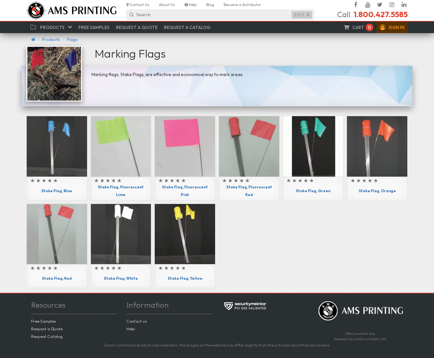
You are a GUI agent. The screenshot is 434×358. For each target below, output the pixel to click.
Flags (72, 39)
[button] (392, 27)
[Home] (33, 39)
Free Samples (43, 321)
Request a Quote (47, 328)
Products (51, 39)
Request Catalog (47, 336)
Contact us (136, 321)
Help (130, 328)
